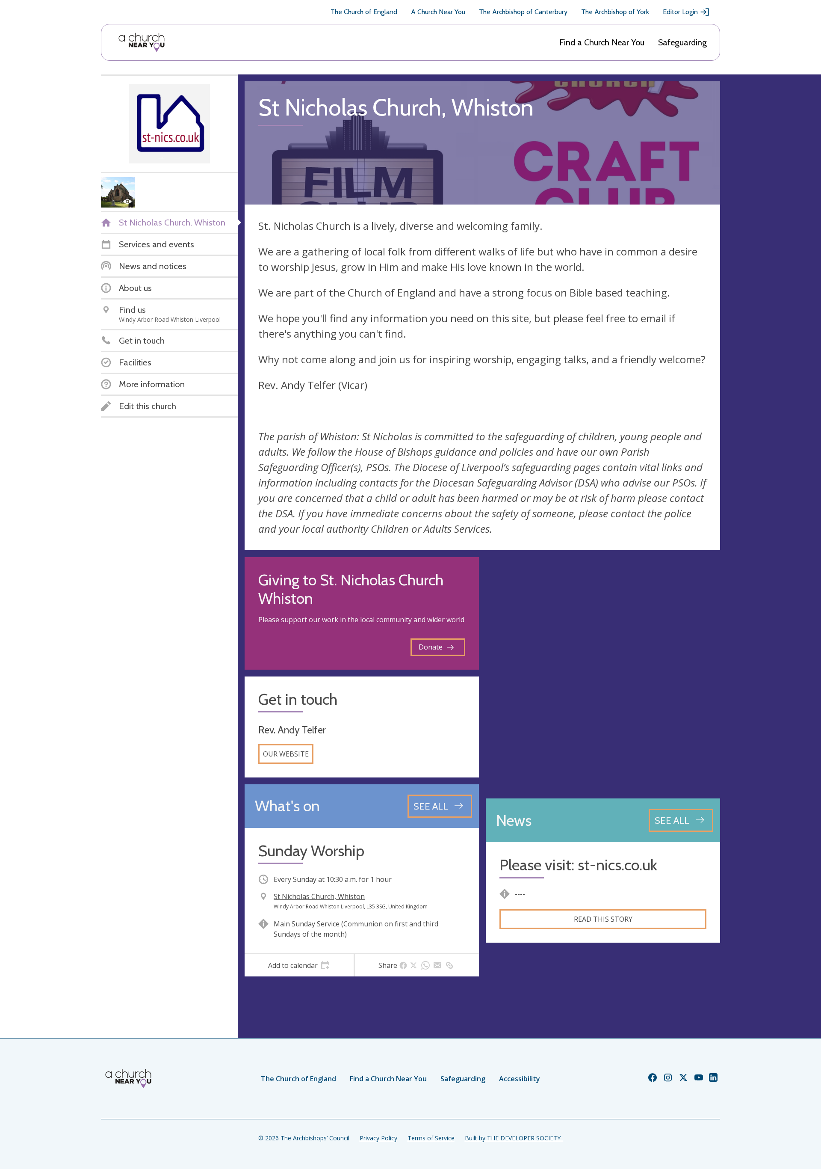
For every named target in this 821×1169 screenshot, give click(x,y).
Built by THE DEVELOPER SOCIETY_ (514, 1138)
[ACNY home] (141, 42)
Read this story (603, 919)
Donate (431, 647)
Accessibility (519, 1078)
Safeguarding (682, 42)
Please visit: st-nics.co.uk (578, 865)
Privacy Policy (378, 1138)
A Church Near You (438, 12)
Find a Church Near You (601, 42)
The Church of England (364, 12)
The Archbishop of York (615, 12)
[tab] (299, 965)
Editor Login (680, 12)
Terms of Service (431, 1138)
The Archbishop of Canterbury (523, 12)
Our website (286, 754)
